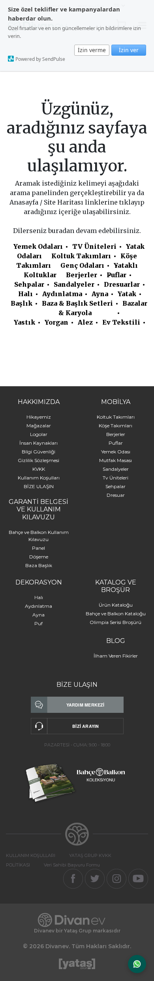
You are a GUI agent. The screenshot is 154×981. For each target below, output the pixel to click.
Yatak (127, 294)
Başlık (21, 303)
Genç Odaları (82, 265)
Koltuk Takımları (81, 256)
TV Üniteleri (94, 246)
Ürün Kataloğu (116, 605)
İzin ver (129, 50)
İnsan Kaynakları (38, 443)
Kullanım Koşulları (39, 478)
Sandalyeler (74, 284)
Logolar (38, 434)
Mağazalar (38, 425)
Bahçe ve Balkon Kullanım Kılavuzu (39, 535)
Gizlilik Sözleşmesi (38, 460)
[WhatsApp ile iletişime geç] (137, 964)
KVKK (38, 469)
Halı (25, 294)
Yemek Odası (115, 452)
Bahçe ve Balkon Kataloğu (116, 613)
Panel (38, 548)
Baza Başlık (38, 565)
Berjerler (81, 275)
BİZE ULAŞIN (39, 486)
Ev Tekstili (121, 322)
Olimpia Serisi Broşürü (115, 622)
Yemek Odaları (38, 246)
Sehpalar (29, 284)
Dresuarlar (122, 284)
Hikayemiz (38, 417)
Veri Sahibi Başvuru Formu (72, 865)
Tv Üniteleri (115, 478)
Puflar (116, 275)
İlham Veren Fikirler (116, 656)
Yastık (24, 322)
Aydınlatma (62, 294)
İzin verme (92, 50)
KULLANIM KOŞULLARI (30, 855)
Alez (85, 322)
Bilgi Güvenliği (38, 452)
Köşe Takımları (115, 425)
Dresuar (116, 495)
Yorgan (56, 322)
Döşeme (38, 557)
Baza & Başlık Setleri (77, 303)
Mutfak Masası (115, 460)
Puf (38, 623)
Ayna (100, 294)
